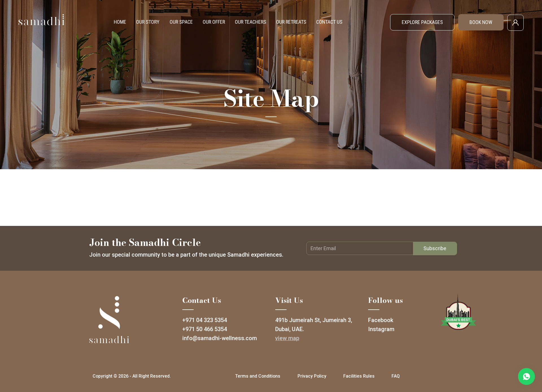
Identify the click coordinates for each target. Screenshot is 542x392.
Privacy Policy (312, 376)
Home (120, 22)
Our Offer (214, 22)
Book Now (480, 22)
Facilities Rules (359, 376)
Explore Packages (422, 22)
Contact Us (329, 22)
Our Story (147, 22)
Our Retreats (291, 22)
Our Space (181, 22)
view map (287, 338)
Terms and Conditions (257, 376)
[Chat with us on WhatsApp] (526, 376)
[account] (515, 22)
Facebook (380, 320)
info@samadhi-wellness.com (219, 338)
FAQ (396, 376)
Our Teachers (250, 22)
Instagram (381, 329)
